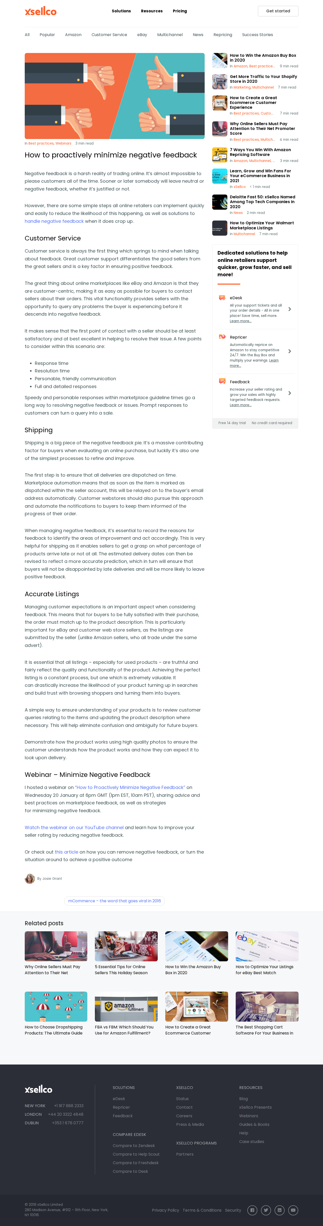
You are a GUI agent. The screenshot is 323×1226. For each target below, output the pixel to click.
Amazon (73, 35)
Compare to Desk (130, 1171)
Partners (185, 1154)
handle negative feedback (54, 221)
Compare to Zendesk (134, 1146)
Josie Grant (52, 878)
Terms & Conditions (202, 1210)
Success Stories (257, 35)
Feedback (123, 1116)
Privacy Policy (165, 1210)
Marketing (242, 87)
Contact (184, 1107)
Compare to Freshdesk (136, 1163)
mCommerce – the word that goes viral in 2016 (114, 901)
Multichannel (170, 35)
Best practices (41, 143)
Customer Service (109, 35)
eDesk (119, 1099)
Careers (184, 1116)
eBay (142, 35)
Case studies (251, 1142)
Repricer (121, 1107)
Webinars (63, 143)
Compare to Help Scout (136, 1154)
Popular (47, 35)
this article (66, 852)
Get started (278, 11)
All (27, 35)
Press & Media (190, 1124)
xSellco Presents (255, 1107)
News (198, 35)
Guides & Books (254, 1124)
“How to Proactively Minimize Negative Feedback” (130, 787)
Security (233, 1210)
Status (182, 1099)
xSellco (240, 186)
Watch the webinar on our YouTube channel (74, 827)
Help (243, 1133)
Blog (243, 1099)
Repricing (222, 35)
